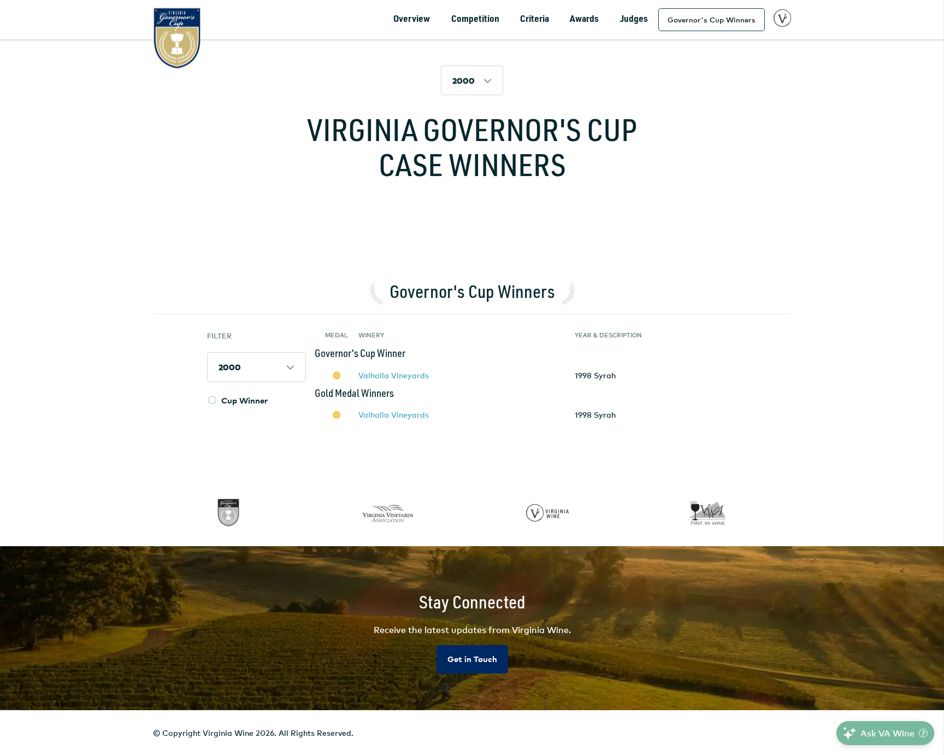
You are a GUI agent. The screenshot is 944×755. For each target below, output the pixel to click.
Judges (634, 19)
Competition (475, 19)
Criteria (534, 19)
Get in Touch (472, 659)
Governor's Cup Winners (712, 19)
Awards (584, 19)
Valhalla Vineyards (393, 375)
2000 (463, 80)
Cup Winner (244, 400)
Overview (411, 19)
